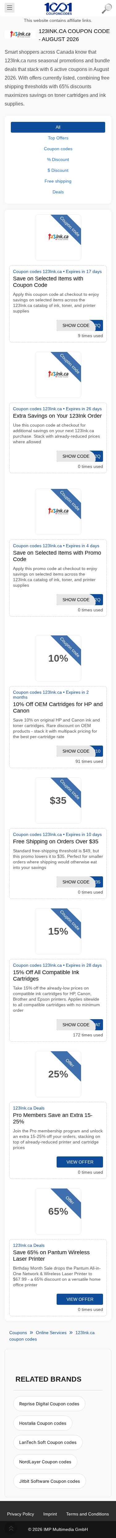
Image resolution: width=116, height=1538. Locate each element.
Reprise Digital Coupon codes (49, 1403)
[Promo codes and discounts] (58, 9)
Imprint (50, 1513)
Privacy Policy (20, 1513)
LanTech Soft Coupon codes (48, 1442)
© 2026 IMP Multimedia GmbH (58, 1529)
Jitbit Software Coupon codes (49, 1481)
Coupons (18, 1332)
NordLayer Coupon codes (45, 1461)
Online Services (51, 1332)
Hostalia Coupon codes (43, 1423)
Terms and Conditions (87, 1513)
